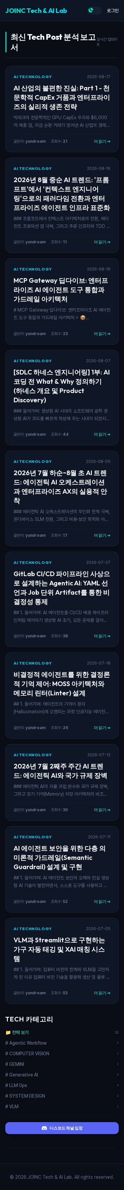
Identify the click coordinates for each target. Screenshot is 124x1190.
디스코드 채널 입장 (66, 1127)
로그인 (113, 10)
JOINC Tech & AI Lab (36, 10)
